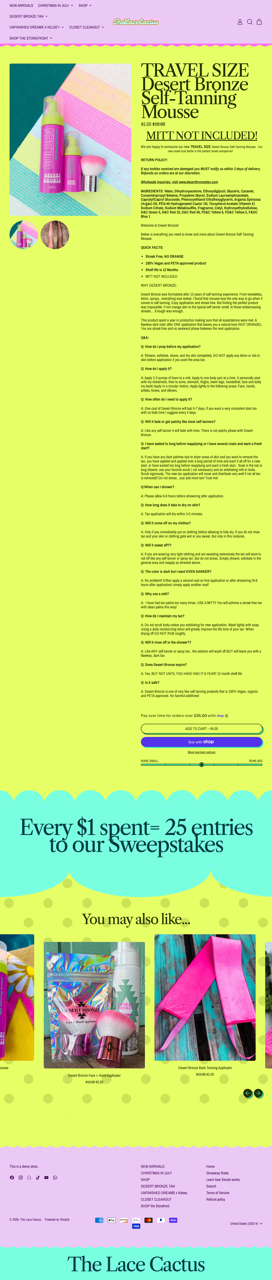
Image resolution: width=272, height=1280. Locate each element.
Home (210, 1166)
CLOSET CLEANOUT (156, 1199)
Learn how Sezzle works (223, 1179)
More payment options (201, 752)
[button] (249, 21)
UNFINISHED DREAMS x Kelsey (164, 1192)
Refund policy (215, 1199)
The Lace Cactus (30, 1219)
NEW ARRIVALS (21, 5)
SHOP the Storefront (155, 1206)
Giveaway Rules (217, 1173)
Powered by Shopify (57, 1219)
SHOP (145, 1179)
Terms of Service (217, 1192)
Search (211, 1186)
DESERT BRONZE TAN (158, 1186)
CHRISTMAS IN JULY (156, 1173)
